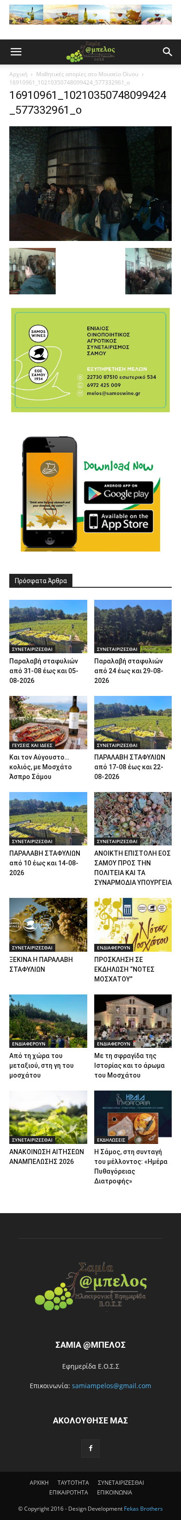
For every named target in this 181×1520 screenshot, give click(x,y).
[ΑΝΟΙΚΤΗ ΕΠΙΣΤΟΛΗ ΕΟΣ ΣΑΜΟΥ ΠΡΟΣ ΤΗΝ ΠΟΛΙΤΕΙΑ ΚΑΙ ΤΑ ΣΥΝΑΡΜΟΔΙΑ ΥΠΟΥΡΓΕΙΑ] (133, 818)
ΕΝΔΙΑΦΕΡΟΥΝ (113, 947)
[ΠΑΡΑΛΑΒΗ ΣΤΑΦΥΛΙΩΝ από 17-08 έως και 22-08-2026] (133, 722)
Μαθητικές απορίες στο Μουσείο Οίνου (87, 74)
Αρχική (18, 74)
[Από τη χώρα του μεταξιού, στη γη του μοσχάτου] (48, 1021)
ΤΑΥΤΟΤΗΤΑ (73, 1483)
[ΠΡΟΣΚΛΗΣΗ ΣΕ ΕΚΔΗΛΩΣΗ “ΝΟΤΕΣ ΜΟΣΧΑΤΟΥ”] (133, 924)
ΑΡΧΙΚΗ (39, 1483)
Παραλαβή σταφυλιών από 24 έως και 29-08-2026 (128, 670)
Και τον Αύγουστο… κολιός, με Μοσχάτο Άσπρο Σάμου (40, 767)
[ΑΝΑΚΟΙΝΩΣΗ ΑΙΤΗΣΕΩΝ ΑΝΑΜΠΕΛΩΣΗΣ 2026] (48, 1117)
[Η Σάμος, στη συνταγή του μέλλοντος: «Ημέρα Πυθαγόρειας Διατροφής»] (133, 1117)
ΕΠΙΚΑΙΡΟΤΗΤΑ (68, 1492)
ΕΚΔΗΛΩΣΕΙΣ (111, 1140)
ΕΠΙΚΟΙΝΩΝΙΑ (114, 1492)
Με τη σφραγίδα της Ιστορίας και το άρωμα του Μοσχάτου (129, 1065)
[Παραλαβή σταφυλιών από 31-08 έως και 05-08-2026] (48, 626)
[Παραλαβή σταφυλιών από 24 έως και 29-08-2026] (133, 626)
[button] (16, 52)
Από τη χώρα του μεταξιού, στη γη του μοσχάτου (41, 1065)
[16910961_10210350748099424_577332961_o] (90, 238)
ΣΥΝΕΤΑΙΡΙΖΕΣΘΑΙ (32, 649)
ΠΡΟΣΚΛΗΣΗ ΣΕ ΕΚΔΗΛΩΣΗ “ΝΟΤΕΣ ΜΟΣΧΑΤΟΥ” (124, 969)
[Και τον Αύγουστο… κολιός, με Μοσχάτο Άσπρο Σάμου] (48, 722)
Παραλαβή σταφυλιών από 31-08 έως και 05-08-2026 (43, 670)
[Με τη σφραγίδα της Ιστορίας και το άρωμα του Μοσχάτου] (133, 1021)
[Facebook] (90, 1448)
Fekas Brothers (143, 1509)
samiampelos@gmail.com (111, 1385)
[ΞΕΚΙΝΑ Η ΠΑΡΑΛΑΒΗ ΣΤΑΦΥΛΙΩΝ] (48, 924)
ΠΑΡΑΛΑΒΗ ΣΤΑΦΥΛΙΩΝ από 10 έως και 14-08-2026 (44, 863)
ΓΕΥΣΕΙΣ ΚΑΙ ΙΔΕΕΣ (32, 745)
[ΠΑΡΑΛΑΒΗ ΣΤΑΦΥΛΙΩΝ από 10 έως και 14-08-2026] (48, 818)
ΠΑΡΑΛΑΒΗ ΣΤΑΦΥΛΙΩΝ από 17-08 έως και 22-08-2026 (129, 767)
